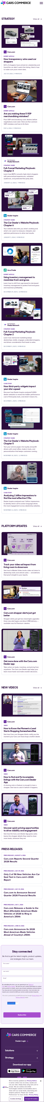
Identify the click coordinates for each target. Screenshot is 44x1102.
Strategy (8, 19)
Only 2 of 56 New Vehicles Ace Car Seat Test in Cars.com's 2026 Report (22, 877)
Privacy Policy (35, 995)
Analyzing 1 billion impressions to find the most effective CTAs (20, 496)
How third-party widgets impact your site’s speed (20, 387)
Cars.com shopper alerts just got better (20, 614)
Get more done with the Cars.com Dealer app (20, 662)
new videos (10, 687)
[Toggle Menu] (41, 3)
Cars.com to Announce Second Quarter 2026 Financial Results (20, 894)
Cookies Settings (15, 1099)
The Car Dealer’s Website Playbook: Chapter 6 (21, 224)
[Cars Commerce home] (16, 3)
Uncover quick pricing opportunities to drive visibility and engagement (21, 829)
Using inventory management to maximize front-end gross (19, 278)
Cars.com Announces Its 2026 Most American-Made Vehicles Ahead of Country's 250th (19, 932)
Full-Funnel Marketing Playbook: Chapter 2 (19, 333)
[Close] (40, 1081)
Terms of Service (20, 997)
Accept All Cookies (31, 1099)
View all (36, 19)
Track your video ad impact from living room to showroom (20, 566)
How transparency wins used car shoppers (20, 60)
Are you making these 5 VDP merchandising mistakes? (17, 115)
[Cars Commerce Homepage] (21, 1035)
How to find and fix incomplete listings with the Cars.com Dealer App (20, 780)
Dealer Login (20, 1041)
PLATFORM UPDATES (14, 526)
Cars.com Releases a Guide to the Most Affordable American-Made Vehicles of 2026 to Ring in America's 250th (21, 912)
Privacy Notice (11, 986)
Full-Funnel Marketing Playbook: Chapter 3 (19, 169)
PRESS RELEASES (12, 849)
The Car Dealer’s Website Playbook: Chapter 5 (21, 442)
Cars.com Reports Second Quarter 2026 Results (21, 860)
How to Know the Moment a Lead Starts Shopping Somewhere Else (20, 729)
